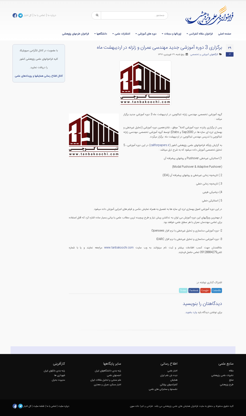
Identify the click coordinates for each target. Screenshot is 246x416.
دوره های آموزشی (147, 34)
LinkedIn (217, 290)
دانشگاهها (102, 34)
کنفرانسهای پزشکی (168, 385)
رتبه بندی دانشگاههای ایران (108, 371)
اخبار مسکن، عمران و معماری (107, 385)
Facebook (193, 290)
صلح (231, 380)
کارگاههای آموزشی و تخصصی (204, 55)
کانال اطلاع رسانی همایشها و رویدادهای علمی (39, 76)
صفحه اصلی (224, 34)
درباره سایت (63, 406)
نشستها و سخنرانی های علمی (163, 389)
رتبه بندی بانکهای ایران (54, 371)
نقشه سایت (39, 406)
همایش (173, 380)
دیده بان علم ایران (168, 375)
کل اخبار (28, 15)
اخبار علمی (172, 371)
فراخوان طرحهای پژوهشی (75, 34)
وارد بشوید (191, 312)
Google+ (205, 290)
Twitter (183, 290)
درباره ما (52, 15)
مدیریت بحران (58, 380)
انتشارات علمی (122, 34)
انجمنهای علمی (114, 375)
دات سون (134, 406)
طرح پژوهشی (227, 385)
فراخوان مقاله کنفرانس (201, 34)
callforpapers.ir (160, 145)
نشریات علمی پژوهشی (222, 375)
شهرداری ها (59, 375)
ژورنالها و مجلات (172, 34)
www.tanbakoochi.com (119, 247)
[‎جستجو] (96, 15)
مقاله (231, 371)
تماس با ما (39, 15)
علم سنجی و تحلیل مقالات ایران (105, 380)
